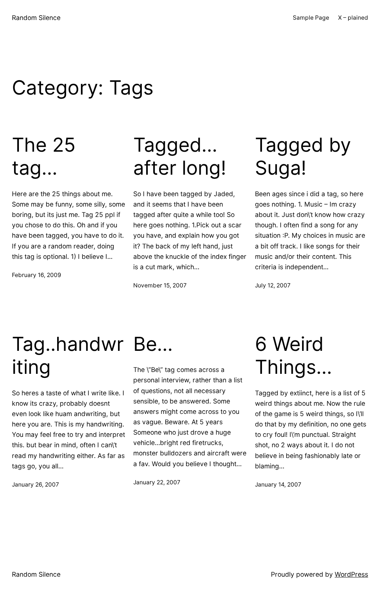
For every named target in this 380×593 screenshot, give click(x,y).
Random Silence (36, 18)
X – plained (353, 17)
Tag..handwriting (68, 356)
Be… (153, 344)
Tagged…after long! (179, 156)
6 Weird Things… (293, 356)
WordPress (351, 574)
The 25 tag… (44, 156)
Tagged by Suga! (303, 156)
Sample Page (311, 17)
